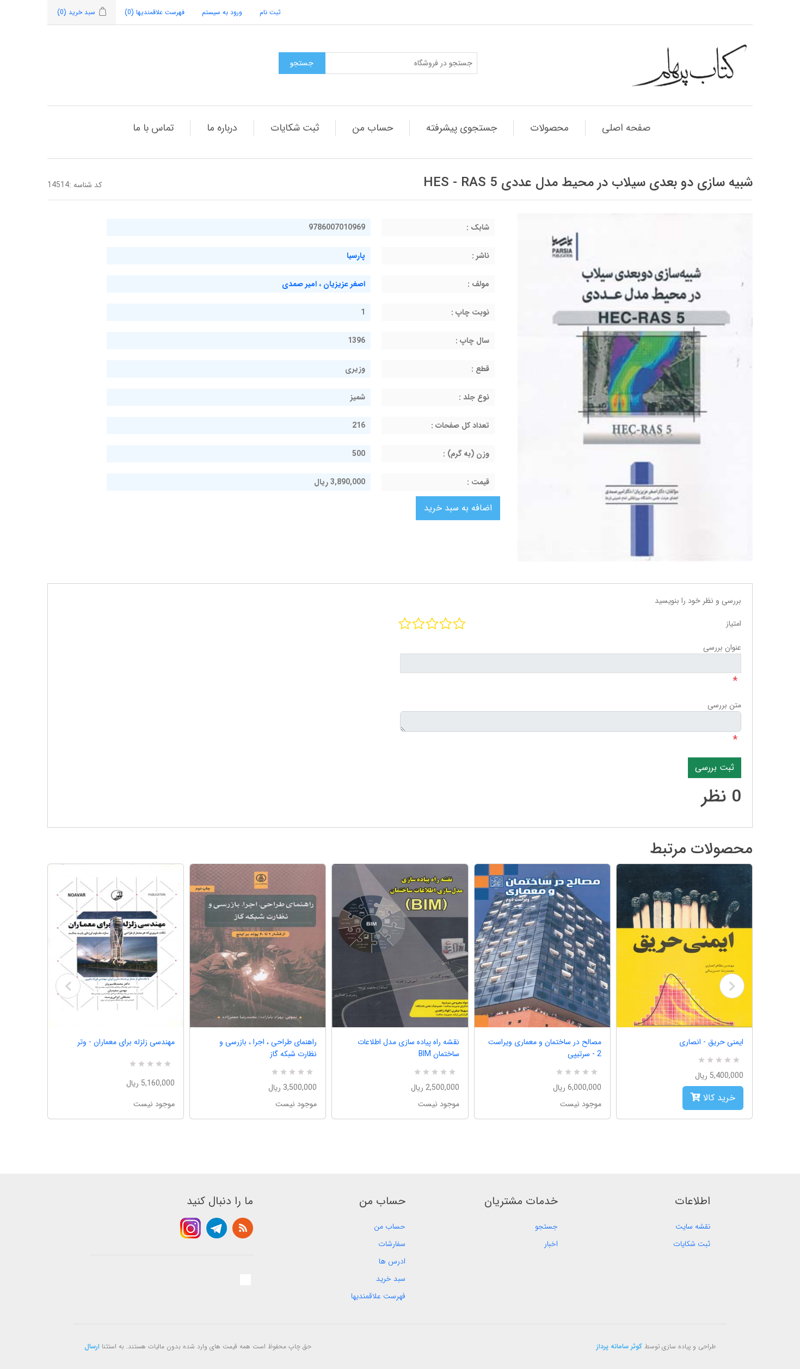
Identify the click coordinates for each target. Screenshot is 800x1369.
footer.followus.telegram (216, 1228)
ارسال (92, 1346)
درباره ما (222, 127)
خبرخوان (242, 1228)
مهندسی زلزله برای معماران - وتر (126, 1042)
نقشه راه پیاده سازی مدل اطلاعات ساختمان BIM (408, 1048)
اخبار (551, 1244)
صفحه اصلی (626, 127)
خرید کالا (717, 1098)
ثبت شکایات (294, 127)
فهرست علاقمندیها (378, 1296)
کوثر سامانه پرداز (619, 1346)
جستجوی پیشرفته (461, 127)
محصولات (549, 127)
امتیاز (733, 624)
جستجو (546, 1226)
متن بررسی (724, 705)
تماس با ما (153, 127)
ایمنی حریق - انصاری (711, 1042)
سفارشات (391, 1244)
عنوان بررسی (722, 647)
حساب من (372, 127)
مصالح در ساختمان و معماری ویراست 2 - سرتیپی (544, 1048)
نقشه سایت (692, 1226)
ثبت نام (270, 12)
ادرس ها (392, 1261)
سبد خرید (390, 1279)
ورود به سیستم (222, 12)
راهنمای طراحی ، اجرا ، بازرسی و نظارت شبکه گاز (268, 1048)
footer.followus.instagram (190, 1228)
